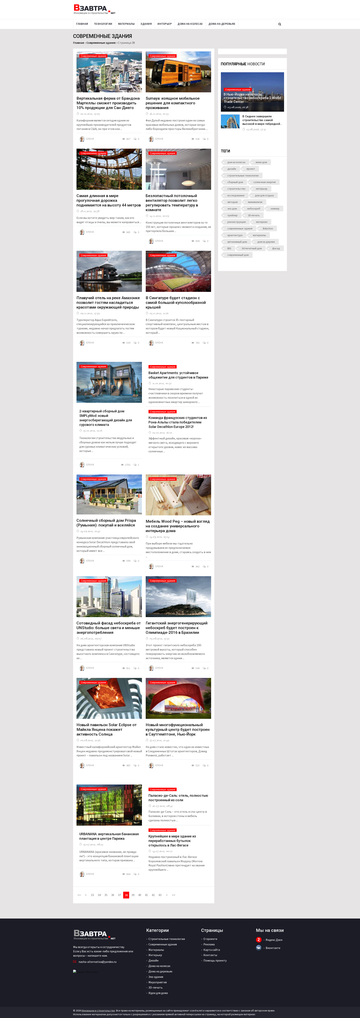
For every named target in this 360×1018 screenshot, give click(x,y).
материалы (259, 235)
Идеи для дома (158, 993)
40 (139, 895)
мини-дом (261, 162)
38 (126, 895)
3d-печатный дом (252, 248)
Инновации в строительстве (98, 1010)
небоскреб (253, 208)
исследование (235, 195)
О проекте (210, 939)
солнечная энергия (265, 182)
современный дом (238, 255)
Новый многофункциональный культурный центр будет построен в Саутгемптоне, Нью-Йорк (178, 729)
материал (261, 222)
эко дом (232, 208)
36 (112, 895)
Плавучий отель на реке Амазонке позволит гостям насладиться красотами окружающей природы (108, 302)
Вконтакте (273, 948)
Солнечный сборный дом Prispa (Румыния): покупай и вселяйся (106, 522)
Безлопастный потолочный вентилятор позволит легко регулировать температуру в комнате (172, 203)
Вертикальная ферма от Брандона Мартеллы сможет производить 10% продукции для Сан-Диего (108, 103)
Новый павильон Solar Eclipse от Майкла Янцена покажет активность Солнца (106, 729)
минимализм (255, 202)
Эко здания (155, 977)
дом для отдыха (264, 195)
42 (153, 895)
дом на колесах (236, 162)
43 (159, 895)
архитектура (234, 235)
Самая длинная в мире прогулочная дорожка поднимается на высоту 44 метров (108, 200)
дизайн (231, 168)
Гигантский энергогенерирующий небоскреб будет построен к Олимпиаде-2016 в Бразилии (177, 628)
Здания (146, 24)
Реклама (209, 944)
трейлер (232, 215)
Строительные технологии (166, 939)
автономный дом (237, 241)
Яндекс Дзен (274, 940)
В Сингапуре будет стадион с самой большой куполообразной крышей (176, 302)
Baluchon (268, 228)
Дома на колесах (190, 24)
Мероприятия (157, 982)
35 (105, 895)
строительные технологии (243, 175)
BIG (229, 248)
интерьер (261, 188)
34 (99, 895)
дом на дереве (266, 241)
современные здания (239, 228)
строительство (236, 188)
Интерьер (165, 24)
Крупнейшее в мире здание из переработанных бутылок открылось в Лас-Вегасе (172, 840)
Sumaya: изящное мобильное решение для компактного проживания (173, 103)
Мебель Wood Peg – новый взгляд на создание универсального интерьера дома (178, 526)
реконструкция (236, 222)
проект (251, 168)
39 (132, 895)
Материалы (126, 24)
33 (92, 895)
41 (146, 895)
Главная (82, 24)
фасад (276, 248)
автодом (232, 202)
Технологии (103, 24)
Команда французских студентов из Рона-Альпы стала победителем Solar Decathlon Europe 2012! (177, 422)
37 (119, 895)
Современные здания (101, 42)
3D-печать (254, 215)
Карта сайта (211, 950)
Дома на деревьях (221, 24)
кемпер (275, 208)
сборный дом (235, 182)
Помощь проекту (214, 960)
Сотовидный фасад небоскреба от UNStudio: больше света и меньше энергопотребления (108, 628)
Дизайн (153, 960)
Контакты (210, 955)
